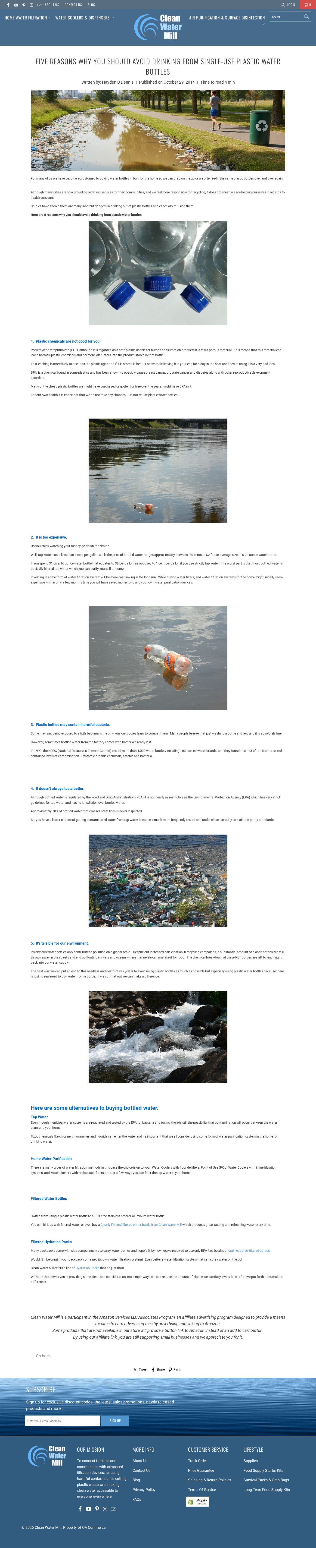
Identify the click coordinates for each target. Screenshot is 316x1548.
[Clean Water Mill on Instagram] (31, 4)
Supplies (251, 1461)
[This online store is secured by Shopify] (197, 1505)
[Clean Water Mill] (158, 27)
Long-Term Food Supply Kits (267, 1490)
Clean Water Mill (48, 1527)
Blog (91, 4)
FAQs (137, 1499)
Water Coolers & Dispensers (83, 18)
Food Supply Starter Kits (263, 1470)
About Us (52, 4)
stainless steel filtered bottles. (249, 1250)
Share (160, 1369)
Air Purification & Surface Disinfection (227, 18)
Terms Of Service (202, 1490)
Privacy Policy (144, 1490)
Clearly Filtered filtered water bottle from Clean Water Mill (141, 1224)
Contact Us (73, 4)
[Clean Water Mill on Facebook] (8, 4)
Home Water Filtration (26, 18)
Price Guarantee (201, 1470)
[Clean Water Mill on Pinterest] (23, 4)
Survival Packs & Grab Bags (266, 1480)
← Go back (41, 1355)
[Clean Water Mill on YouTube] (16, 4)
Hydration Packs (87, 1268)
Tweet (143, 1369)
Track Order (197, 1461)
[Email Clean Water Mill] (39, 4)
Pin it (177, 1369)
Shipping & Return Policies (209, 1480)
